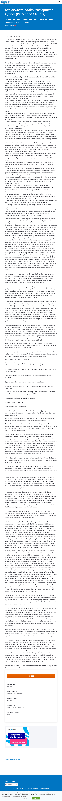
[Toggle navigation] (59, 2)
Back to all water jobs (13, 760)
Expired (31, 676)
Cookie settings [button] (26, 798)
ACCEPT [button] (36, 798)
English (9, 784)
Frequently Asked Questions (40, 788)
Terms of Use (17, 788)
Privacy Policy (26, 788)
